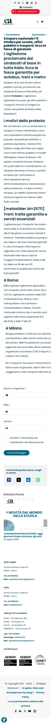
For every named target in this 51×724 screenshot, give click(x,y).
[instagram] (32, 3)
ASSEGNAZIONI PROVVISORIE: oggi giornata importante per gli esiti (23, 535)
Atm (21, 342)
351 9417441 (20, 637)
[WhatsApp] (38, 480)
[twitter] (23, 3)
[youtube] (27, 3)
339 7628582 (14, 634)
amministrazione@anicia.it (21, 579)
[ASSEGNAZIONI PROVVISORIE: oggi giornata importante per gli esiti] (25, 499)
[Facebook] (9, 480)
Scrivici (7, 421)
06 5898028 (13, 601)
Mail (7, 404)
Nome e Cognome (15, 388)
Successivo (38, 34)
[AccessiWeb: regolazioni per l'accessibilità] (4, 720)
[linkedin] (19, 3)
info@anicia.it (15, 605)
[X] (18, 480)
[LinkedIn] (28, 480)
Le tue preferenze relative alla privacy (25, 703)
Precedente (13, 34)
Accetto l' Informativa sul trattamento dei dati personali (26, 440)
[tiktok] (36, 3)
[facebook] (14, 3)
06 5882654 (12, 576)
